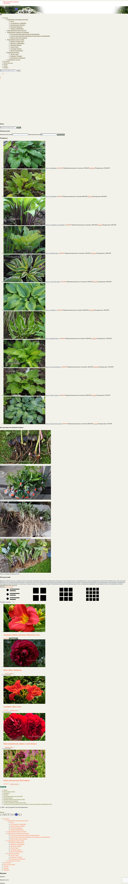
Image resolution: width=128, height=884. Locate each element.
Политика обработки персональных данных (14, 799)
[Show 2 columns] (39, 600)
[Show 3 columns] (66, 600)
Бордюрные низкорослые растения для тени (53, 580)
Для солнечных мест (110, 580)
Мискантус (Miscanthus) (17, 43)
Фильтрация (61, 134)
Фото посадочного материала (11, 1)
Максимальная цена (34, 134)
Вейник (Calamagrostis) (17, 41)
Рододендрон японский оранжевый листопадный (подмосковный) (30, 36)
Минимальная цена (5, 134)
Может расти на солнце (74, 582)
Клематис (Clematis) (16, 56)
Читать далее (9, 673)
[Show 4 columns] (92, 600)
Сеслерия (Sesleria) (16, 49)
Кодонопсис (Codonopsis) (17, 58)
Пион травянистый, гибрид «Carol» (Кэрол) (20, 744)
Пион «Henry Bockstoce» (12, 670)
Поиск (18, 70)
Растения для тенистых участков (21, 584)
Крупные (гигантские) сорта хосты (29, 582)
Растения (5, 18)
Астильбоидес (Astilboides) (18, 23)
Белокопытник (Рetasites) (17, 25)
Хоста (12, 21)
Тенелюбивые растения (58, 584)
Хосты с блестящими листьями (113, 584)
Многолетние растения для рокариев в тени (53, 582)
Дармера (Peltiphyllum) (17, 28)
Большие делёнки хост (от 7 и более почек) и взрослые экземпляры (20, 580)
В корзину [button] (13, 638)
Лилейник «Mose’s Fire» (12, 707)
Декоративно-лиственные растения (17, 19)
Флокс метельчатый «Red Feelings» (16, 780)
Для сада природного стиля (95, 580)
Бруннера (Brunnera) (16, 27)
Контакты (5, 67)
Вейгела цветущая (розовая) (18, 38)
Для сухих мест (121, 580)
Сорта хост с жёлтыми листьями (41, 584)
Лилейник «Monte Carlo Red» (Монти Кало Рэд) (21, 635)
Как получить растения (9, 791)
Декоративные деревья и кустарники (18, 32)
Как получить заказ (8, 63)
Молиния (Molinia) (16, 45)
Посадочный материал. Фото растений (12, 796)
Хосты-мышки (99, 584)
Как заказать (6, 61)
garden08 (2, 585)
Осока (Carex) (14, 47)
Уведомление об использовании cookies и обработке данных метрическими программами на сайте (27, 804)
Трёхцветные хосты (71, 584)
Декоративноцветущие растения (16, 30)
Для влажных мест (81, 580)
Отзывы (5, 66)
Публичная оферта (8, 798)
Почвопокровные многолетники (107, 582)
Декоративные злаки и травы (15, 39)
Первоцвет (94, 582)
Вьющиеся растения (13, 52)
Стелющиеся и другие (13, 60)
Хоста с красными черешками (86, 584)
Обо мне (5, 64)
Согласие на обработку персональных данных (14, 802)
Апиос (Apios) (14, 54)
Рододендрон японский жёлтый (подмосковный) (24, 34)
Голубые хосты (71, 580)
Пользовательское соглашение (10, 801)
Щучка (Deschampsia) (16, 50)
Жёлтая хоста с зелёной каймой (9, 582)
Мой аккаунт (6, 3)
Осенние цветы (85, 582)
